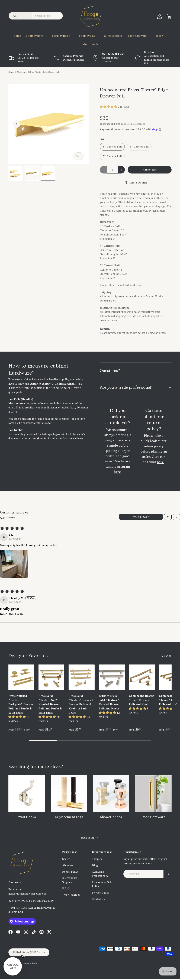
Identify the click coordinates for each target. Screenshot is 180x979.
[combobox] (36, 15)
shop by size (87, 35)
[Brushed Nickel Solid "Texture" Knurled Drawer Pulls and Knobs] (112, 677)
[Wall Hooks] (26, 793)
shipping (115, 123)
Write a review (141, 516)
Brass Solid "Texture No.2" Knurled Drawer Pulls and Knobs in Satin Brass (50, 704)
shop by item (34, 35)
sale (84, 44)
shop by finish (61, 35)
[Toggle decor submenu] (165, 36)
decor (159, 35)
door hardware (137, 35)
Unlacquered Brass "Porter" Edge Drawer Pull (38, 72)
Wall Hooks (27, 817)
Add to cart (150, 169)
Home (11, 72)
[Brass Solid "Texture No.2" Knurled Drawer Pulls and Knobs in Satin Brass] (51, 677)
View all (167, 655)
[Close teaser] (23, 956)
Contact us (98, 899)
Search (66, 858)
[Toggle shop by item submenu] (46, 36)
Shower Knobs (111, 817)
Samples (97, 858)
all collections (113, 35)
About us (67, 865)
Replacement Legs (69, 817)
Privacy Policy (100, 892)
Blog (95, 865)
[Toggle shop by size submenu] (98, 36)
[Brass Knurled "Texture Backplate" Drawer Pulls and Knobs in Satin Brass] (21, 677)
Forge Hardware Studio (26, 963)
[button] (169, 16)
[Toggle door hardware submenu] (149, 36)
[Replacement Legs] (69, 793)
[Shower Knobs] (111, 793)
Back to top (88, 837)
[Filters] (168, 517)
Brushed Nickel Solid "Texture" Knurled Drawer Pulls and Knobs (109, 702)
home (17, 35)
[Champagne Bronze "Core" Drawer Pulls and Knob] (142, 677)
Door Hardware (153, 817)
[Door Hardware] (153, 793)
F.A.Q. (66, 888)
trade (95, 44)
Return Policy (70, 871)
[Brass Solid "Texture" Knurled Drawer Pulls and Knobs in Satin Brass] (81, 677)
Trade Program (71, 894)
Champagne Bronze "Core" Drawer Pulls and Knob (141, 700)
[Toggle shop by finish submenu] (73, 36)
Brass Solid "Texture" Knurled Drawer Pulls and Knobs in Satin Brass (81, 704)
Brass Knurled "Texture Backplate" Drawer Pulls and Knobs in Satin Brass (20, 704)
